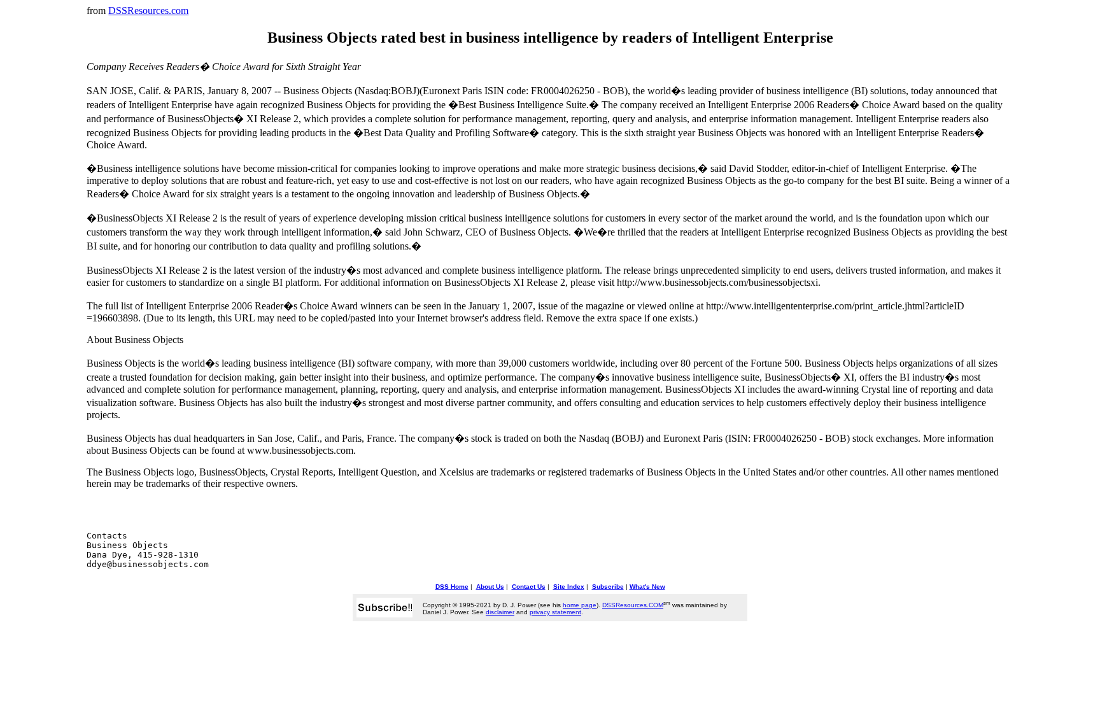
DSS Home (452, 586)
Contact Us (529, 586)
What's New (647, 586)
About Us (490, 586)
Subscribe (608, 586)
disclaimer (500, 612)
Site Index (568, 586)
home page (579, 605)
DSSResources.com (148, 10)
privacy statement (555, 612)
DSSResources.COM (632, 605)
